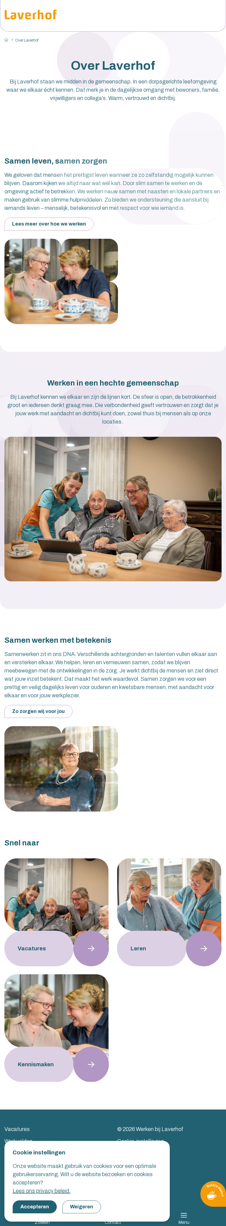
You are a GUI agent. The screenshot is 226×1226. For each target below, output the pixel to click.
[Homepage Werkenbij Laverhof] (31, 16)
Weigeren (81, 1206)
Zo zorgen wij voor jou (38, 711)
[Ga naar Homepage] (6, 40)
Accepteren (34, 1206)
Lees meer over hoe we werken (49, 224)
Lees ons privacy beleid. (41, 1191)
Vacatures (17, 1129)
